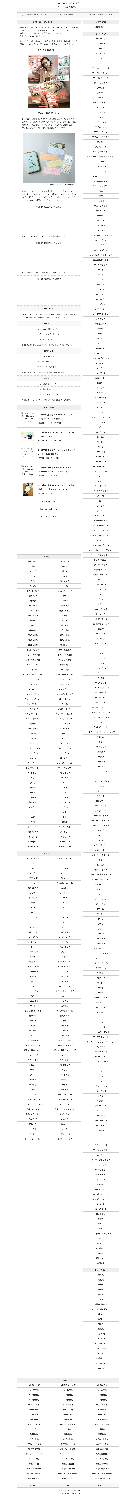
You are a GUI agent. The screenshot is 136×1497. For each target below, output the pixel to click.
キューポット (101, 398)
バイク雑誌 (33, 670)
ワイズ (101, 1238)
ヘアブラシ (64, 753)
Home (68, 1485)
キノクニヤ (101, 402)
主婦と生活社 (101, 1348)
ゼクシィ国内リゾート (33, 1050)
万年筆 (33, 733)
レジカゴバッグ (64, 689)
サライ (64, 1070)
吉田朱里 (101, 1263)
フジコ (101, 929)
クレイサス (101, 422)
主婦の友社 (101, 1314)
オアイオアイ (101, 309)
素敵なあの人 (33, 888)
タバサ (101, 653)
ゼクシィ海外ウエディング (65, 1050)
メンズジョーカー (65, 1134)
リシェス (64, 1030)
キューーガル (33, 971)
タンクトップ (64, 773)
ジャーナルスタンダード (100, 555)
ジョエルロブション (101, 545)
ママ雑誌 (68, 1429)
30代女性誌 (102, 1395)
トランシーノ (101, 742)
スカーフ (33, 758)
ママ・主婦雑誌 (64, 650)
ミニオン (101, 1071)
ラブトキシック (101, 1145)
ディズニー (101, 702)
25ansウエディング (65, 1045)
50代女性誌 (68, 1400)
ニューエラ (101, 776)
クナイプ (101, 407)
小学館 (101, 1285)
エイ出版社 (101, 1353)
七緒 (33, 1026)
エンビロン (101, 304)
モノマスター (64, 1060)
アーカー (101, 58)
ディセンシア (101, 693)
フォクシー (101, 943)
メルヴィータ (101, 1106)
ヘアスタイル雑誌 (34, 1444)
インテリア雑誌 (64, 660)
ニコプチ (64, 971)
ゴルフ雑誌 (64, 670)
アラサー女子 (34, 1459)
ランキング (64, 561)
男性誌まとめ (34, 1478)
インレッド (64, 878)
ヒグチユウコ (101, 884)
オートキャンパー (65, 1094)
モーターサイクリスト (33, 1104)
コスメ (64, 576)
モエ (33, 981)
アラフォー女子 (68, 1459)
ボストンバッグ (33, 591)
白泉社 (101, 1329)
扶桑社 (101, 1324)
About (34, 1485)
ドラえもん (101, 752)
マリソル (64, 917)
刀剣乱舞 (101, 757)
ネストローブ (101, 806)
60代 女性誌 (33, 645)
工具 (65, 792)
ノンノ (64, 912)
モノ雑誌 (64, 625)
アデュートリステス (101, 137)
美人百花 (64, 888)
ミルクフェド (101, 1091)
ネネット (101, 796)
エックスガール (101, 250)
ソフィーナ (101, 634)
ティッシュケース (65, 719)
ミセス (64, 957)
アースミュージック (101, 68)
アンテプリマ (101, 171)
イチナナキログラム (101, 186)
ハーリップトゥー (101, 816)
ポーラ (101, 988)
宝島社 (101, 1275)
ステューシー (101, 584)
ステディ (33, 873)
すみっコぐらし (101, 614)
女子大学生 (102, 1390)
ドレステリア (101, 747)
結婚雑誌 (34, 1434)
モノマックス (33, 1060)
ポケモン (101, 1012)
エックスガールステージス (100, 255)
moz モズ (101, 1116)
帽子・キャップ (64, 768)
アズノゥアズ (101, 122)
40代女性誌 (34, 1400)
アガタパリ (101, 98)
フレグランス (64, 837)
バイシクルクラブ (33, 1099)
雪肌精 (101, 629)
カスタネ (101, 339)
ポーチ (64, 571)
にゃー (101, 791)
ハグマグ (33, 986)
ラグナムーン (101, 1125)
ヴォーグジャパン (65, 962)
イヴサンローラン (101, 176)
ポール (101, 993)
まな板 (33, 812)
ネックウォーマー (33, 768)
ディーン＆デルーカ (101, 688)
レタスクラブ (33, 1001)
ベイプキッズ (101, 968)
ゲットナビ (64, 1075)
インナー (64, 601)
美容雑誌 (33, 630)
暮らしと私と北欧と (33, 1011)
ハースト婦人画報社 (101, 1309)
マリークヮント (101, 1052)
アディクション (101, 132)
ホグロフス (101, 1002)
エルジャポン (64, 932)
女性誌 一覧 (34, 1464)
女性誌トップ (34, 1385)
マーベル (101, 1022)
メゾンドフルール (101, 1061)
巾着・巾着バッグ (65, 699)
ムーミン (101, 48)
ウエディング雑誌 (65, 655)
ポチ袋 (64, 620)
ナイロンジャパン (65, 966)
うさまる (101, 201)
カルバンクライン (101, 353)
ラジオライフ (33, 1094)
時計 (65, 817)
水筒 (33, 817)
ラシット (101, 1130)
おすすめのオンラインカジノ (33, 15)
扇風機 (64, 822)
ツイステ (101, 678)
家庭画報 (64, 1026)
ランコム (101, 1135)
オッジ (64, 927)
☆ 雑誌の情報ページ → (48, 384)
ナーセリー (101, 761)
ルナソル (101, 1179)
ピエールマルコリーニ (100, 879)
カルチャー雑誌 (102, 1444)
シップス (101, 506)
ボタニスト (101, 1007)
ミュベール (101, 1081)
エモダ (101, 270)
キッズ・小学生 (34, 1424)
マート (33, 1006)
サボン (101, 481)
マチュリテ (101, 1047)
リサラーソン (101, 1165)
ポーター (101, 983)
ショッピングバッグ (65, 694)
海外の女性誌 (102, 1449)
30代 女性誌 (65, 635)
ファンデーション (33, 748)
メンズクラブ (64, 1065)
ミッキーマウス (101, 39)
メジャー (33, 797)
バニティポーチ (64, 709)
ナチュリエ (101, 766)
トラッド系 (34, 1414)
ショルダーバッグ (65, 591)
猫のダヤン (101, 801)
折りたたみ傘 (64, 827)
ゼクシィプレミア (65, 1139)
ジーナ (33, 957)
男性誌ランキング (68, 1478)
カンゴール (101, 368)
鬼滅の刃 (101, 383)
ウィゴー (101, 221)
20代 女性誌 (33, 635)
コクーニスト (101, 461)
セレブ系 (102, 1414)
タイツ (33, 783)
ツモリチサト (101, 683)
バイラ (33, 907)
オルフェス (101, 319)
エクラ (33, 922)
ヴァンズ (101, 216)
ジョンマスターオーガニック (101, 550)
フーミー (101, 914)
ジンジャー (33, 893)
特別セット (64, 645)
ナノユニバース (101, 771)
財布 (65, 596)
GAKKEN (101, 1339)
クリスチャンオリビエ (100, 417)
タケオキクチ (101, 643)
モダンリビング (64, 1040)
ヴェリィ (33, 927)
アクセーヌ (101, 112)
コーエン (101, 437)
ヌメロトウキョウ (33, 966)
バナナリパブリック (101, 830)
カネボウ (101, 343)
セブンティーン (64, 858)
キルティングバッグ (33, 699)
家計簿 (33, 792)
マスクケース (33, 724)
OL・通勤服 (102, 1419)
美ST (65, 903)
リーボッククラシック (100, 1160)
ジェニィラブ (101, 516)
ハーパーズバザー (33, 937)
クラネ (101, 412)
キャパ (33, 1089)
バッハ (101, 835)
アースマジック (101, 63)
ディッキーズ (101, 698)
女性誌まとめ (102, 1385)
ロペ (101, 1229)
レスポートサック (101, 1194)
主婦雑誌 (102, 1429)
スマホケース (33, 842)
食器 (65, 812)
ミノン (101, 1066)
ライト (33, 822)
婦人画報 (33, 1030)
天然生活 (64, 1006)
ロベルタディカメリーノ (100, 1234)
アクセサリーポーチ (33, 714)
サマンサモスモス (101, 491)
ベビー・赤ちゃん (68, 1424)
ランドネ (33, 1085)
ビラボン (101, 909)
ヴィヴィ (64, 942)
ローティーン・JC (34, 1454)
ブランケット (33, 773)
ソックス (64, 778)
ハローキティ (101, 850)
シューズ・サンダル (65, 763)
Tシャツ (33, 778)
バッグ (33, 571)
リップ (64, 738)
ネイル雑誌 (68, 1439)
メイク (33, 581)
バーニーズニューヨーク (100, 820)
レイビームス (101, 1189)
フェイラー (101, 938)
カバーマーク (101, 348)
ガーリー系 (34, 1410)
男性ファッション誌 (102, 1478)
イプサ (101, 196)
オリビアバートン (101, 314)
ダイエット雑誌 (102, 1439)
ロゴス (101, 1219)
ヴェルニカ (101, 211)
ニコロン (101, 786)
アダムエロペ (101, 127)
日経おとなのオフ (33, 1114)
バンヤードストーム (101, 855)
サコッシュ (64, 684)
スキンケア (64, 581)
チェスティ (101, 658)
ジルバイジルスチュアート (100, 535)
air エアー (101, 230)
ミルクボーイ (101, 1101)
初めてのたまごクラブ (65, 991)
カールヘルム (101, 363)
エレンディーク (101, 294)
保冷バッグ (33, 596)
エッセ (64, 996)
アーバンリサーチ (101, 78)
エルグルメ (64, 1035)
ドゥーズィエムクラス (100, 712)
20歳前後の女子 (102, 1454)
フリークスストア (101, 953)
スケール (64, 797)
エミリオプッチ (101, 265)
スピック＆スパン (101, 570)
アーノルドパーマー (101, 73)
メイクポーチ (33, 709)
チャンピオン (101, 668)
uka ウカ (101, 225)
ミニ (65, 863)
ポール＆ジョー (101, 997)
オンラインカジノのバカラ (101, 15)
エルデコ (33, 1035)
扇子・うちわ (33, 827)
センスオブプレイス (101, 624)
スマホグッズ (64, 842)
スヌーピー (101, 43)
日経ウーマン (33, 1016)
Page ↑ (102, 1485)
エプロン (64, 807)
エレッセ (101, 289)
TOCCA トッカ (101, 727)
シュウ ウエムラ (101, 560)
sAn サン (101, 496)
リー (65, 922)
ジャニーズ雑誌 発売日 (68, 1473)
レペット (101, 1204)
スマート (64, 1055)
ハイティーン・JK (68, 1454)
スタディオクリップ (101, 575)
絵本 (33, 625)
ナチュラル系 (102, 1405)
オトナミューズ (33, 883)
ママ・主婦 (34, 1429)
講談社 (101, 1289)
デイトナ (64, 1089)
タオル (33, 788)
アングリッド (101, 166)
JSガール (65, 1124)
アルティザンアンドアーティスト (101, 157)
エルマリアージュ (33, 1045)
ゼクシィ (64, 976)
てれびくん (33, 1119)
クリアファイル (33, 611)
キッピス (101, 388)
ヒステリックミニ (101, 894)
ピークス (64, 1080)
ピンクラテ (101, 904)
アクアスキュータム (101, 102)
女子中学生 (34, 1390)
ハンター (101, 860)
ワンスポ (101, 1243)
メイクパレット (64, 748)
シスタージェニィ (101, 525)
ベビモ (33, 996)
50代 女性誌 (65, 640)
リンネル (64, 868)
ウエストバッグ (33, 679)
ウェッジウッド (101, 206)
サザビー (101, 476)
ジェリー (64, 952)
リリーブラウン (101, 1170)
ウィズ (64, 907)
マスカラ (33, 743)
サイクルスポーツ (65, 1099)
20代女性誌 (68, 1395)
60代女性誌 (102, 1400)
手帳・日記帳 (33, 615)
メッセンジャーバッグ (65, 674)
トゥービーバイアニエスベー (101, 717)
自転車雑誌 (64, 665)
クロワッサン (33, 1021)
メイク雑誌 (34, 1439)
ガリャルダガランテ (101, 358)
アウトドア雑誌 (33, 665)
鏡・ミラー (64, 758)
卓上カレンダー (64, 847)
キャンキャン (33, 942)
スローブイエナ (101, 609)
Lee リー (101, 1155)
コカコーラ (101, 452)
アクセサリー (33, 763)
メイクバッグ (64, 704)
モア (33, 912)
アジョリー (101, 117)
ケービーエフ (101, 427)
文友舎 (101, 1299)
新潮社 (101, 1319)
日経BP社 (101, 1334)
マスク (64, 783)
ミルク (101, 1096)
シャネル (101, 511)
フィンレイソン (101, 958)
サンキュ (64, 1001)
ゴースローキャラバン (100, 466)
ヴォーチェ (33, 898)
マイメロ (101, 1017)
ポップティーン (33, 858)
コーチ (101, 447)
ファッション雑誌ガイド (68, 7)
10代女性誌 (34, 1395)
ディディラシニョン (101, 707)
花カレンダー (33, 847)
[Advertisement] (49, 540)
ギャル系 (34, 1419)
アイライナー (64, 743)
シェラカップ (64, 802)
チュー (101, 673)
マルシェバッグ (33, 694)
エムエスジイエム (101, 260)
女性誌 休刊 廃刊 (68, 1469)
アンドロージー (64, 893)
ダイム (33, 1075)
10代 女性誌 (65, 630)
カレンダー (33, 606)
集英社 (101, 1280)
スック (101, 594)
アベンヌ (101, 93)
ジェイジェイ (64, 947)
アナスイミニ (101, 147)
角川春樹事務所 (101, 1304)
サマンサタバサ (101, 486)
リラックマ (101, 53)
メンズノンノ (33, 1065)
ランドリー (101, 1140)
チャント (33, 1129)
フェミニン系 (68, 1410)
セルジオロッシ (101, 619)
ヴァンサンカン (64, 937)
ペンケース (64, 729)
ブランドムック (33, 650)
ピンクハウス (101, 899)
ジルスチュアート (101, 530)
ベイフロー (101, 973)
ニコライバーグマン (101, 781)
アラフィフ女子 (102, 1459)
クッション (64, 832)
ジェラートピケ (101, 520)
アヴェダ (101, 88)
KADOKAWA (101, 1344)
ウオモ (33, 1070)
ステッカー (64, 606)
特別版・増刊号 (34, 1473)
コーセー (101, 442)
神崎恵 (101, 1253)
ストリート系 (68, 1405)
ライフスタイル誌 (33, 660)
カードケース (33, 729)
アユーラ (101, 161)
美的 (33, 903)
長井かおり (101, 1258)
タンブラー (33, 807)
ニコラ (33, 863)
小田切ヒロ (101, 1248)
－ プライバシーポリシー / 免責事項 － (68, 1490)
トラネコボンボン (101, 737)
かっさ (64, 733)
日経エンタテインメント (65, 1109)
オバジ (101, 329)
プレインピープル (101, 963)
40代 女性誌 (33, 640)
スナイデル (101, 589)
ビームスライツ (101, 870)
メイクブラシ (33, 753)
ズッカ (101, 599)
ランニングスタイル (33, 1139)
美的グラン (33, 962)
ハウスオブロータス (101, 825)
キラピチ (33, 976)
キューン (101, 393)
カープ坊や (101, 373)
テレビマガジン (64, 1114)
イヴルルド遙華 (101, 181)
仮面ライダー (101, 378)
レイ (33, 947)
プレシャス (33, 932)
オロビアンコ (101, 324)
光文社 (101, 1294)
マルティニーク (101, 1057)
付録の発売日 (33, 561)
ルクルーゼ (101, 1175)
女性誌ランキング (68, 1385)
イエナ (101, 191)
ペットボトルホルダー (65, 714)
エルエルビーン (101, 299)
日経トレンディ (33, 1109)
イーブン (33, 1134)
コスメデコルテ (101, 471)
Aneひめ (64, 1119)
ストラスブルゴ (101, 579)
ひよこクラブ (64, 986)
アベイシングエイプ (101, 152)
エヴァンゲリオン (101, 240)
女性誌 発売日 (68, 1464)
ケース (33, 576)
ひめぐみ (33, 1124)
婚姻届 (33, 620)
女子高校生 (68, 1390)
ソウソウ (101, 639)
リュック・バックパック (33, 674)
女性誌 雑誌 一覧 (102, 1469)
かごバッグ (33, 689)
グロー (33, 868)
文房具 (64, 615)
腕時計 (33, 601)
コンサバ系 (102, 1410)
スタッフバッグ (33, 704)
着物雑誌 (68, 1434)
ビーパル (33, 1080)
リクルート (101, 1363)
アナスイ (101, 142)
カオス (101, 334)
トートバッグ (64, 586)
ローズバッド (101, 1209)
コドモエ (64, 981)
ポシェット (33, 684)
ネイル (33, 738)
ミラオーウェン (101, 1086)
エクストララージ (101, 245)
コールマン (101, 432)
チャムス (101, 663)
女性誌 (33, 566)
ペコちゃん (101, 978)
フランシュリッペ (101, 948)
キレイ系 (68, 1419)
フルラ (101, 924)
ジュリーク (101, 540)
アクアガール (101, 107)
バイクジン (64, 1104)
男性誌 (64, 566)
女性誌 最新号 (102, 1464)
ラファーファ (33, 952)
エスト (101, 275)
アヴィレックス (101, 83)
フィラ (101, 919)
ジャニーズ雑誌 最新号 (102, 1473)
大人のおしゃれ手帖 (65, 883)
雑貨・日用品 (64, 611)
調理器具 (33, 802)
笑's (101, 501)
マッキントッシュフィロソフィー (101, 1042)
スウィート (64, 873)
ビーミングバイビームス (100, 875)
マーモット (101, 1027)
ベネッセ (101, 1368)
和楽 (65, 1021)
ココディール (101, 457)
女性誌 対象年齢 (34, 1469)
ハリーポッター (101, 845)
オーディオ (33, 837)
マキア (64, 898)
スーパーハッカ (101, 565)
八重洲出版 (101, 1358)
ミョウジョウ (33, 1055)
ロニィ (101, 1224)
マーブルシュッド (101, 1037)
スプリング (33, 878)
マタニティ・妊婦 (102, 1424)
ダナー (101, 648)
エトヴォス (101, 280)
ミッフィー (101, 1076)
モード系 (68, 1414)
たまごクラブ (33, 991)
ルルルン (101, 1184)
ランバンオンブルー (101, 1150)
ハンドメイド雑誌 (68, 1449)
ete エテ (101, 284)
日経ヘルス (64, 1016)
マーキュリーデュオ (101, 1032)
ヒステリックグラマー (100, 889)
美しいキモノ (33, 1040)
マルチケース (64, 724)
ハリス (101, 840)
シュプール (33, 917)
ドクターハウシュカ (101, 722)
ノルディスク (101, 811)
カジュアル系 (34, 1405)
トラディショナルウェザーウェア (101, 732)
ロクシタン (101, 1214)
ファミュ (101, 934)
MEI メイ (101, 1111)
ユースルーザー (101, 1120)
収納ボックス (33, 832)
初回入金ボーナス (67, 15)
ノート (64, 788)
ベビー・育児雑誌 (33, 655)
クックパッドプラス (65, 1011)
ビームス (101, 865)
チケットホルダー (33, 719)
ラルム (64, 1129)
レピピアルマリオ (101, 1199)
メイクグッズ (33, 586)
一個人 (64, 1085)
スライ (101, 604)
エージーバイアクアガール (100, 235)
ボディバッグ (64, 679)
